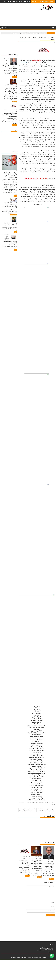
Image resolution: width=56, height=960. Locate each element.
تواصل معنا (50, 944)
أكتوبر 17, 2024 (26, 856)
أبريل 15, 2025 (50, 859)
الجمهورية (44, 43)
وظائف (45, 802)
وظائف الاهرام (40, 802)
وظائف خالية (51, 802)
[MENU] (1, 28)
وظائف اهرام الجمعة (34, 802)
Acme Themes (42, 957)
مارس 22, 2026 (13, 202)
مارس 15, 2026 (13, 223)
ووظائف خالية (24, 62)
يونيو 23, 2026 (13, 171)
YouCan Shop (49, 949)
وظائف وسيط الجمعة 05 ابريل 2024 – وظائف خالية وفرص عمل (27, 809)
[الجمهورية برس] (53, 27)
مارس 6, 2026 (5, 234)
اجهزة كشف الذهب (44, 948)
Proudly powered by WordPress (18, 957)
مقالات (15, 214)
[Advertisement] (19, 15)
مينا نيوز (51, 948)
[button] (52, 956)
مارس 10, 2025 (38, 856)
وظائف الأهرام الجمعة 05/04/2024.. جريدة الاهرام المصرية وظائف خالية (45, 809)
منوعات (15, 195)
